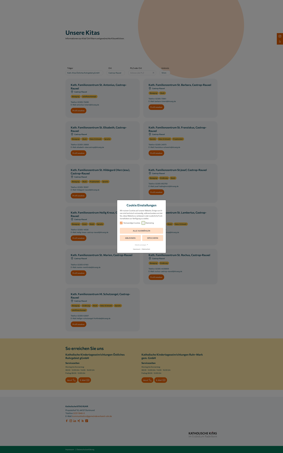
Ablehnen (130, 238)
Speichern (152, 238)
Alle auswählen (141, 231)
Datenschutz (146, 249)
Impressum (136, 249)
